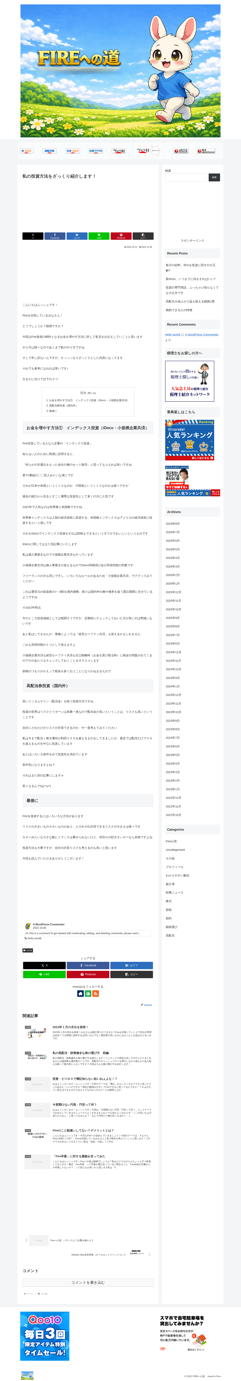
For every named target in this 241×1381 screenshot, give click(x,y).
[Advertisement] (88, 204)
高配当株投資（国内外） (63, 405)
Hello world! (173, 334)
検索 (168, 170)
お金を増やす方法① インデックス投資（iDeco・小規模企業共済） (89, 400)
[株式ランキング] (206, 150)
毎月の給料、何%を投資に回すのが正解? (191, 267)
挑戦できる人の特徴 (179, 310)
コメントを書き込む (88, 1282)
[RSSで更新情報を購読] (95, 993)
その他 (29, 950)
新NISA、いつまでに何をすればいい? (191, 279)
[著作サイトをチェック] (80, 993)
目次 (83, 392)
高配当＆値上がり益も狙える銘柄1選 (190, 301)
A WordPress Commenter (202, 334)
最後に (53, 410)
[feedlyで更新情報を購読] (88, 993)
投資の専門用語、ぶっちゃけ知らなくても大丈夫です (192, 290)
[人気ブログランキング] (181, 150)
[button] (143, 236)
